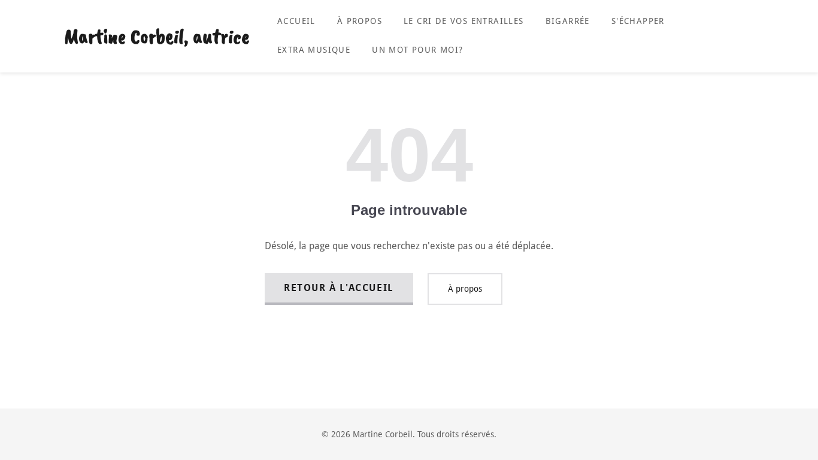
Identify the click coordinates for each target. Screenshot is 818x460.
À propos (359, 21)
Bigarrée (568, 21)
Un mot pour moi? (417, 50)
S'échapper (638, 21)
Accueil (296, 21)
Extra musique (313, 50)
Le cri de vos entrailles (464, 21)
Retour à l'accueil (339, 287)
